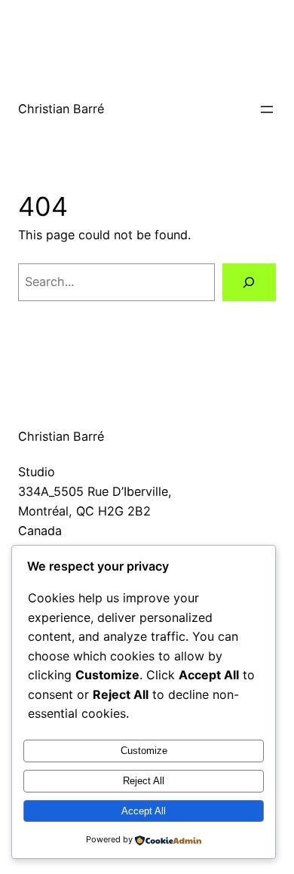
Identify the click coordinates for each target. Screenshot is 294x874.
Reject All (143, 780)
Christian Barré (61, 108)
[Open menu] (267, 109)
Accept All (143, 811)
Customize (144, 750)
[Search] (249, 282)
